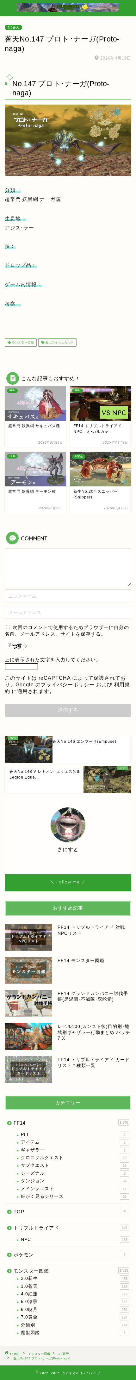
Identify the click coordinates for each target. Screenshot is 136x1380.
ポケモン (70, 1254)
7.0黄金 (74, 1317)
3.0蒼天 (13, 27)
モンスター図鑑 (22, 342)
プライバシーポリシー (68, 684)
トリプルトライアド (70, 1227)
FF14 (71, 1123)
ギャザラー (73, 1150)
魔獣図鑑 (73, 1332)
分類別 (74, 1325)
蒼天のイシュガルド (59, 342)
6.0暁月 (74, 1309)
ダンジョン (74, 1180)
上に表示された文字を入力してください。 (53, 659)
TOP (70, 1211)
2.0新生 (74, 1278)
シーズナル (73, 1173)
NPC (74, 1239)
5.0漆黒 (74, 1301)
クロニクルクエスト (74, 1157)
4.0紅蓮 (74, 1294)
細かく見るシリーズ (74, 1196)
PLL (73, 1134)
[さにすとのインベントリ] (68, 11)
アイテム (73, 1142)
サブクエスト (74, 1165)
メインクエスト (74, 1188)
